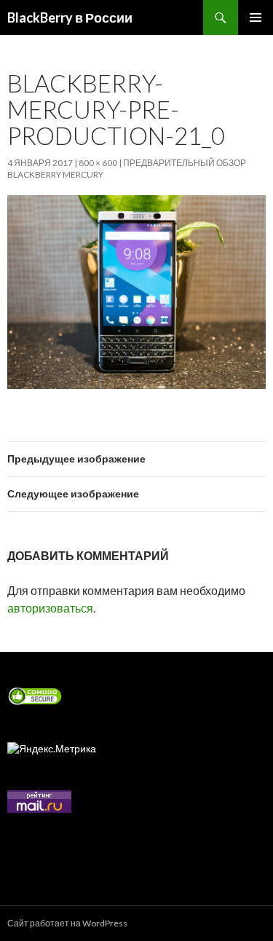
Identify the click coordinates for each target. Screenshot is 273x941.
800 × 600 (98, 162)
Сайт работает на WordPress (67, 923)
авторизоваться (50, 608)
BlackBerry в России (69, 17)
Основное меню (255, 17)
